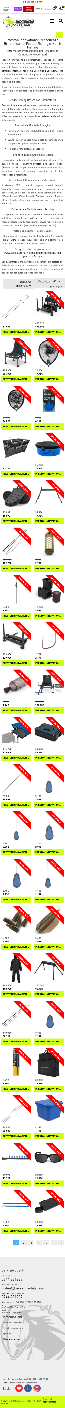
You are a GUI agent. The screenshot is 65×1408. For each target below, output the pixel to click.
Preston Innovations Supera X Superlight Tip (16, 1136)
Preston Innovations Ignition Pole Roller (48, 521)
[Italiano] (24, 2)
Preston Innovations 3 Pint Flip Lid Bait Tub (48, 1136)
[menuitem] (33, 1309)
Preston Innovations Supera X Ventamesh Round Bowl (48, 473)
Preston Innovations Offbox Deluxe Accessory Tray (48, 1230)
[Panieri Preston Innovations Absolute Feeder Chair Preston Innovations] (16, 353)
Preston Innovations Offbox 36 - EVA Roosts (16, 1183)
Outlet (17, 8)
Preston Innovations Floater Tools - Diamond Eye (16, 852)
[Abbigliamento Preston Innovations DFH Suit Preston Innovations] (16, 968)
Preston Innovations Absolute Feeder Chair (16, 379)
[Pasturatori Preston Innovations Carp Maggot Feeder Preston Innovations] (16, 684)
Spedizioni (7, 1333)
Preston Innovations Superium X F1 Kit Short (16, 805)
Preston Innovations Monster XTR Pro (16, 568)
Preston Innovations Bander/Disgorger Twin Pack (16, 1230)
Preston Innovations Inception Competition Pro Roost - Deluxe (48, 994)
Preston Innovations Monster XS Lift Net (48, 379)
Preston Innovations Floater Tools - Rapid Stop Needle (48, 852)
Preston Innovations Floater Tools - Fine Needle (48, 805)
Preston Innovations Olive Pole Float (16, 615)
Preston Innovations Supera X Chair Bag (48, 1089)
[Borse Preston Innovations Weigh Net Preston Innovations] (16, 447)
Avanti (54, 1242)
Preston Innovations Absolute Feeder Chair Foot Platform (16, 663)
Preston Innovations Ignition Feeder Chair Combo (48, 710)
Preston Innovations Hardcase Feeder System (48, 757)
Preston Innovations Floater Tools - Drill (48, 1041)
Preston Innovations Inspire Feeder (16, 1041)
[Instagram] (37, 1391)
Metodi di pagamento (13, 1327)
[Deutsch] (32, 2)
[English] (28, 2)
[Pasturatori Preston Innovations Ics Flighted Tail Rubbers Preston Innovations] (48, 921)
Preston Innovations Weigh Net (16, 473)
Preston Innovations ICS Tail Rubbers (16, 947)
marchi (39, 8)
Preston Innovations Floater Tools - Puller (16, 899)
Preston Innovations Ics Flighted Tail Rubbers (48, 947)
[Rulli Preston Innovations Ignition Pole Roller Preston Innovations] (48, 495)
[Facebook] (28, 1391)
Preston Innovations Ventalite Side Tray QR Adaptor (48, 615)
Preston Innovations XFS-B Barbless (48, 663)
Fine (61, 1242)
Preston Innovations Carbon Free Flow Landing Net (16, 426)
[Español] (40, 2)
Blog (4, 1309)
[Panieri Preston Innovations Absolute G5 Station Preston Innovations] (48, 305)
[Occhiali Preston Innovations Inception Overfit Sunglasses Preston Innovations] (48, 1157)
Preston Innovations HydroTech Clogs (16, 521)
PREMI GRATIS (29, 8)
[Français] (36, 2)
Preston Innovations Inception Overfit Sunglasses (48, 1183)
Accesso (47, 8)
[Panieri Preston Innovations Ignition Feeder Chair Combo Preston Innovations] (48, 684)
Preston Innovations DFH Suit (16, 994)
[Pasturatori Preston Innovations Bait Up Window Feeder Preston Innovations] (48, 542)
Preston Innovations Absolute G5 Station (48, 332)
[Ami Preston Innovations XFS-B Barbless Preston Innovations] (48, 637)
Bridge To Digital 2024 (11, 1312)
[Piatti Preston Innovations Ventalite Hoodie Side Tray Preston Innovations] (16, 731)
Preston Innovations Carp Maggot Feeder (16, 710)
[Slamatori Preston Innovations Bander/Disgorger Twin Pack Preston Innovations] (16, 1204)
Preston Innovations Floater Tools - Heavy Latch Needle (48, 899)
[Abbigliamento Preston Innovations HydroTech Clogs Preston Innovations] (16, 495)
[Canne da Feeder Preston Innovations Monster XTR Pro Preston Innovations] (16, 542)
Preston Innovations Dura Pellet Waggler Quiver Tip (16, 332)
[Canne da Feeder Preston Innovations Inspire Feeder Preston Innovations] (16, 1015)
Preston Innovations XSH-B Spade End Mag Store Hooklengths (16, 1089)
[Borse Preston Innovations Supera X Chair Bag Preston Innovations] (48, 1063)
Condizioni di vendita (12, 1322)
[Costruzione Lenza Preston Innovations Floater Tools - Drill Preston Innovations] (48, 1015)
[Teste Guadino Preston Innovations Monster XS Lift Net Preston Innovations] (48, 353)
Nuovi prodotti (6, 8)
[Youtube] (19, 1391)
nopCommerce (49, 1401)
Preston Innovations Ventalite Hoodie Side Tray (16, 757)
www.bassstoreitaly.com (19, 252)
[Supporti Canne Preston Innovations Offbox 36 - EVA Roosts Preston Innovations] (16, 1157)
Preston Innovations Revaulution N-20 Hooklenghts (48, 426)
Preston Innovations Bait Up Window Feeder (48, 568)
